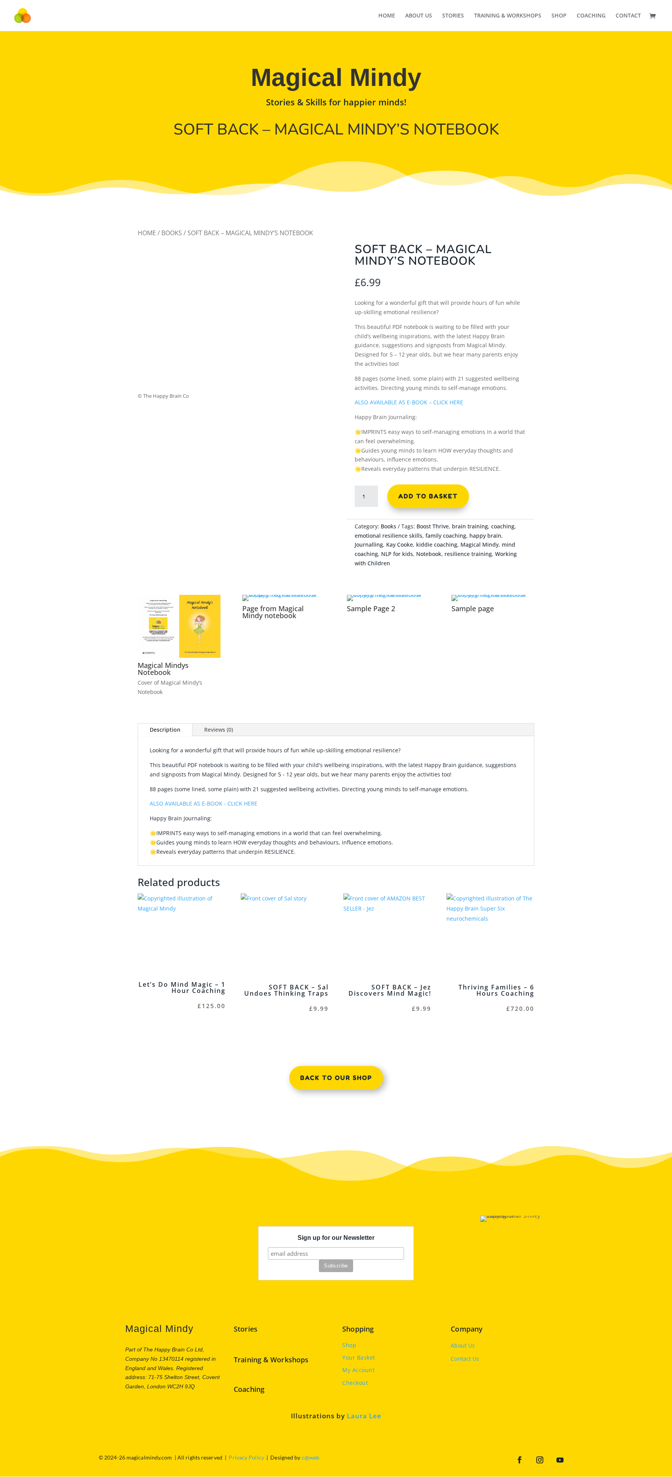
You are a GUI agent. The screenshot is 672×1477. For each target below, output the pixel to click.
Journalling (369, 544)
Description (165, 729)
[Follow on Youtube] (560, 1460)
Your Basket (358, 1357)
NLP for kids (397, 554)
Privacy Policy (246, 1457)
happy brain (485, 535)
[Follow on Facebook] (520, 1460)
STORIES (453, 16)
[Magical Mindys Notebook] (179, 655)
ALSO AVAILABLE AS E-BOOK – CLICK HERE (409, 402)
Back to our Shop (336, 1078)
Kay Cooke (399, 544)
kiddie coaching (436, 544)
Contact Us (465, 1358)
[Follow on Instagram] (540, 1460)
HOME (386, 16)
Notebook (428, 554)
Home (147, 233)
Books (171, 233)
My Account (358, 1370)
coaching (502, 526)
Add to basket (428, 496)
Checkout (355, 1382)
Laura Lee (364, 1415)
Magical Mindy (479, 544)
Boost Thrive (432, 526)
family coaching (445, 535)
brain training (470, 526)
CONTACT (628, 16)
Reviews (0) (218, 729)
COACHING (591, 16)
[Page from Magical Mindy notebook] (283, 594)
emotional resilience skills (388, 535)
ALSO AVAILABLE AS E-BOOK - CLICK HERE (203, 803)
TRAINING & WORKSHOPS (507, 16)
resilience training (468, 554)
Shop (349, 1345)
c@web (311, 1457)
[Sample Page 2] (388, 594)
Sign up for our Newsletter (336, 1237)
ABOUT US (418, 16)
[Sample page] (493, 594)
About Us (463, 1345)
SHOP (559, 16)
